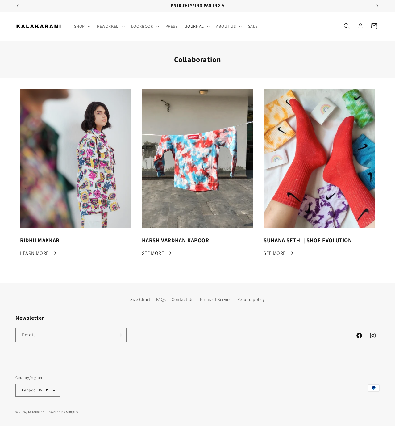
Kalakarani (37, 412)
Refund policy (251, 299)
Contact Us (182, 299)
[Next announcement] (377, 6)
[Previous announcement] (17, 6)
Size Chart (140, 299)
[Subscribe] (119, 335)
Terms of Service (215, 299)
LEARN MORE (34, 253)
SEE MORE (153, 253)
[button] (81, 26)
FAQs (161, 299)
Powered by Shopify (62, 412)
